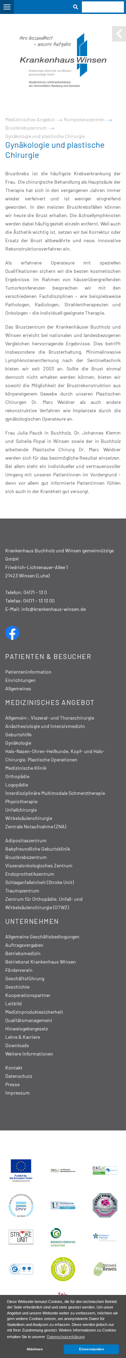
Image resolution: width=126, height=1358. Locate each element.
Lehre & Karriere (22, 1037)
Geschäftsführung (24, 978)
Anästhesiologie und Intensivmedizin (45, 726)
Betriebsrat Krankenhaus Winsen (40, 962)
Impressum (17, 1093)
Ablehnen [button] (35, 1349)
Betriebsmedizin (23, 953)
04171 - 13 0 (35, 592)
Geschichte (17, 987)
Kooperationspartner (27, 995)
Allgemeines (18, 688)
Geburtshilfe (18, 734)
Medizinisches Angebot (30, 119)
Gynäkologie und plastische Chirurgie (45, 136)
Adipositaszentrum (26, 840)
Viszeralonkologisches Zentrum (38, 865)
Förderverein (19, 970)
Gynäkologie (18, 743)
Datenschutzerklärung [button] (66, 1337)
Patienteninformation (28, 672)
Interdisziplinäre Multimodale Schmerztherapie (55, 793)
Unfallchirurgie (21, 810)
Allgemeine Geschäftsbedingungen (42, 936)
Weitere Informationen (29, 1054)
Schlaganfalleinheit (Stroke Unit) (39, 882)
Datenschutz (18, 1076)
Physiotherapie (21, 801)
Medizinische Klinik (26, 768)
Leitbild (13, 1003)
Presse (12, 1084)
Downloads (17, 1045)
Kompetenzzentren (84, 119)
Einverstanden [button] (91, 1349)
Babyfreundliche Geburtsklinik (37, 849)
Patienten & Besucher (48, 656)
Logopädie (16, 785)
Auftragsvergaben (24, 945)
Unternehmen (32, 921)
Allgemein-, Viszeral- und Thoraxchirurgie (49, 718)
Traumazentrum (22, 890)
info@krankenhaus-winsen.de (53, 609)
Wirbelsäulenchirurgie (28, 818)
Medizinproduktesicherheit (34, 1012)
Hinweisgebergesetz (26, 1028)
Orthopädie (17, 776)
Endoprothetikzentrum (29, 874)
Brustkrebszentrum (26, 128)
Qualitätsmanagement (28, 1020)
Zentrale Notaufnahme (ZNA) (35, 826)
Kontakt (13, 1068)
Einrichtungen (20, 680)
